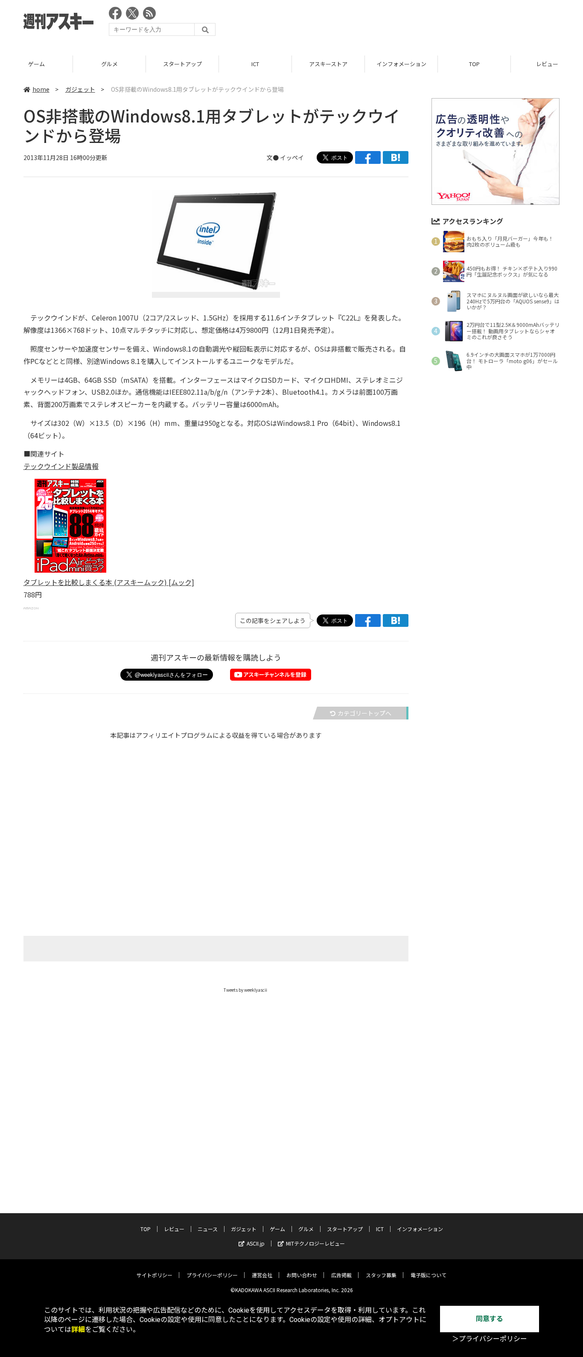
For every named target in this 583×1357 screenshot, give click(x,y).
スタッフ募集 (381, 1274)
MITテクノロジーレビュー (315, 1243)
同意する (489, 1319)
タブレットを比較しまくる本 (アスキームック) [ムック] (108, 582)
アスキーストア (328, 64)
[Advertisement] (404, 23)
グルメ (109, 64)
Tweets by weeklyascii (245, 990)
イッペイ (292, 157)
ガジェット (80, 89)
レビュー (174, 1228)
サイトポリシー (154, 1274)
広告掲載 (341, 1274)
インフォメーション (401, 64)
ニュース (208, 1228)
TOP (474, 64)
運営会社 (262, 1274)
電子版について (428, 1274)
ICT (255, 64)
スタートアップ (182, 64)
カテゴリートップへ (364, 713)
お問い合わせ (301, 1274)
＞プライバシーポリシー (489, 1339)
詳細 (78, 1329)
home (41, 89)
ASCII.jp (256, 1243)
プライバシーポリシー (212, 1274)
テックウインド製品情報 (61, 466)
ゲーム (36, 64)
